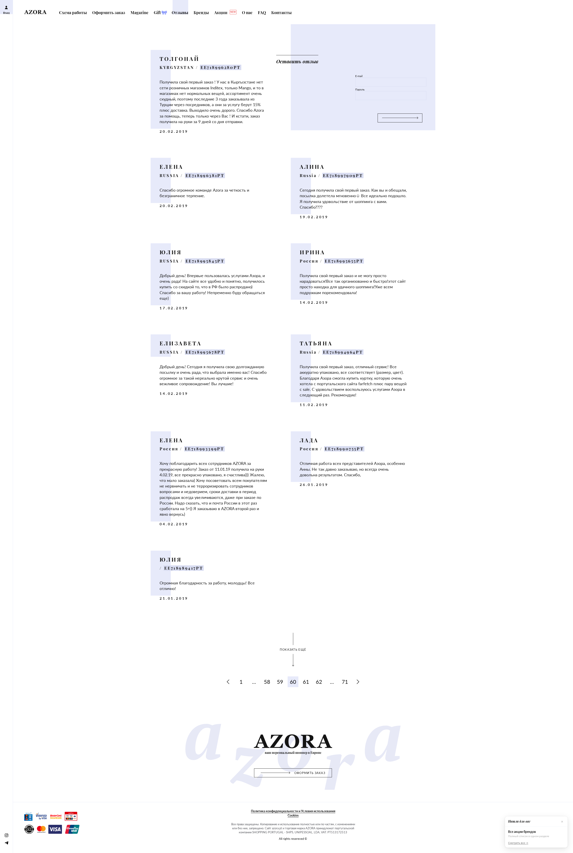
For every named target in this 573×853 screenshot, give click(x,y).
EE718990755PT (344, 448)
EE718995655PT (344, 261)
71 (345, 681)
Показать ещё (293, 649)
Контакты (281, 12)
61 (306, 681)
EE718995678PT (205, 352)
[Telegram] (6, 843)
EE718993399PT (204, 448)
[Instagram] (6, 835)
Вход (6, 13)
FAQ (262, 12)
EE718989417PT (183, 568)
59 (280, 681)
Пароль (360, 89)
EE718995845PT (205, 261)
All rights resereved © (293, 838)
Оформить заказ (109, 12)
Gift (158, 12)
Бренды (202, 12)
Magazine (139, 12)
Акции (225, 12)
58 (267, 681)
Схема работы (73, 12)
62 (319, 681)
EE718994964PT (343, 352)
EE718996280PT (221, 67)
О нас (247, 12)
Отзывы (180, 12)
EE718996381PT (205, 175)
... (254, 681)
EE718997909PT (343, 175)
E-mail (359, 76)
